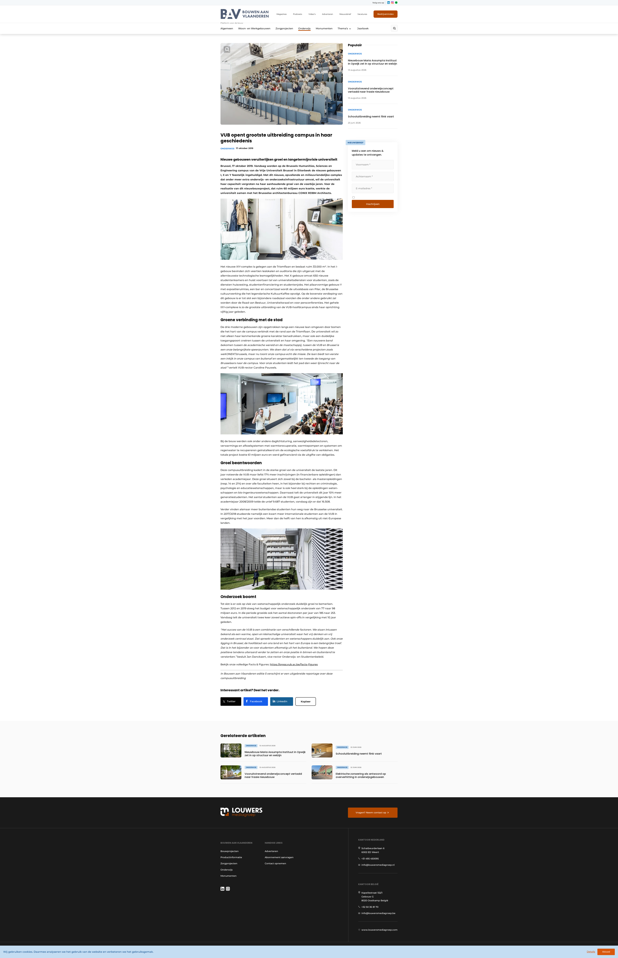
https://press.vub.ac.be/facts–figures (294, 664)
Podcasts (297, 14)
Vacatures (362, 14)
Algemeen (226, 28)
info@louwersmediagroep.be (378, 913)
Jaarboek (363, 28)
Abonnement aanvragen (279, 857)
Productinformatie (231, 857)
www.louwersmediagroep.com (379, 929)
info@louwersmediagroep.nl (378, 864)
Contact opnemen (275, 863)
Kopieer (305, 701)
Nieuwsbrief (345, 14)
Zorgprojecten (284, 28)
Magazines (281, 14)
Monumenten (324, 28)
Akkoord (606, 952)
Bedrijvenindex (385, 14)
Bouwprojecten (229, 851)
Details (591, 951)
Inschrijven (372, 204)
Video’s (312, 14)
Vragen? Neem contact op (371, 812)
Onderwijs (304, 28)
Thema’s (343, 28)
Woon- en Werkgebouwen (254, 28)
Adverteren (327, 14)
